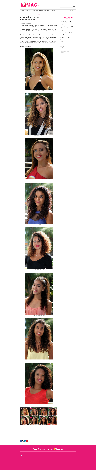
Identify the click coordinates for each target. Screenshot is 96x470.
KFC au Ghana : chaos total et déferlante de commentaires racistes (66, 45)
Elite (48, 10)
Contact (46, 455)
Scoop (33, 457)
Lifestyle (33, 458)
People (31, 10)
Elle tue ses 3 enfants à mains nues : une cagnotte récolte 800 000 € (67, 33)
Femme (37, 10)
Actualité (26, 10)
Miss (34, 10)
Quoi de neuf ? (52, 10)
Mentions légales (47, 456)
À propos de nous (47, 457)
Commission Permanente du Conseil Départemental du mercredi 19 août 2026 (67, 28)
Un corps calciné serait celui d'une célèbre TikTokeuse (67, 50)
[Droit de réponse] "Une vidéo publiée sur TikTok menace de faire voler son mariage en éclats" (67, 39)
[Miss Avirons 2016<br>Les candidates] (38, 408)
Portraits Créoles (42, 10)
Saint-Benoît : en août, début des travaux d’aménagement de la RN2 (67, 22)
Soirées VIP (34, 461)
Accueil (22, 10)
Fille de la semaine (35, 462)
